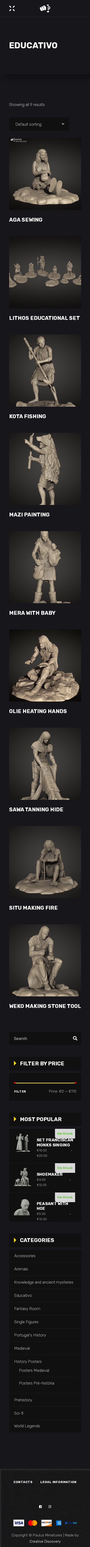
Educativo (23, 1295)
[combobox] (39, 124)
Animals (21, 1269)
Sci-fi (18, 1413)
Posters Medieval (34, 1370)
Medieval (22, 1348)
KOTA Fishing (27, 416)
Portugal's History (30, 1335)
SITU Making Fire (33, 908)
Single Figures (26, 1321)
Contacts (23, 1482)
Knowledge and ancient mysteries (43, 1282)
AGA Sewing (25, 220)
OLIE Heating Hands (38, 711)
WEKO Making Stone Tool (45, 1006)
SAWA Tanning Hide (36, 809)
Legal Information (58, 1482)
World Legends (27, 1425)
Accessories (25, 1255)
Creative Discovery (45, 1541)
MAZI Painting (29, 514)
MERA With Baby (32, 613)
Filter (20, 1091)
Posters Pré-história (36, 1383)
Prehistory (23, 1400)
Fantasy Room (27, 1308)
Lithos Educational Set (44, 318)
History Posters (28, 1361)
